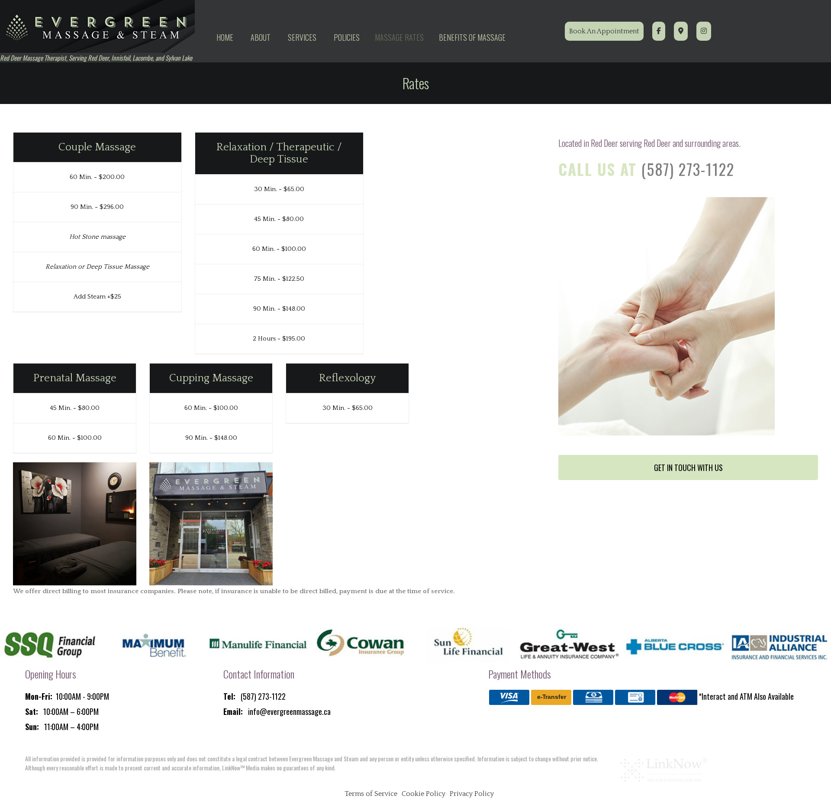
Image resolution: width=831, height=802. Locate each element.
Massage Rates (399, 37)
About (261, 37)
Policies (347, 37)
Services (302, 37)
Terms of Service (371, 794)
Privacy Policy (472, 794)
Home (224, 37)
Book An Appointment (604, 31)
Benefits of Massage (472, 37)
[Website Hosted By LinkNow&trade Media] (664, 770)
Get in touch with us (688, 467)
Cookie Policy (423, 794)
